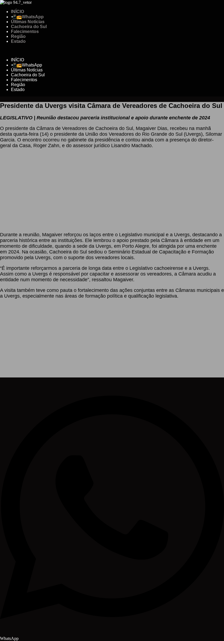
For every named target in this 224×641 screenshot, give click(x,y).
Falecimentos (25, 31)
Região (18, 36)
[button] (112, 50)
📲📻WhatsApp (27, 16)
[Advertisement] (112, 189)
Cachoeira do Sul (29, 26)
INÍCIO (17, 11)
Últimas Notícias (28, 21)
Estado (18, 41)
